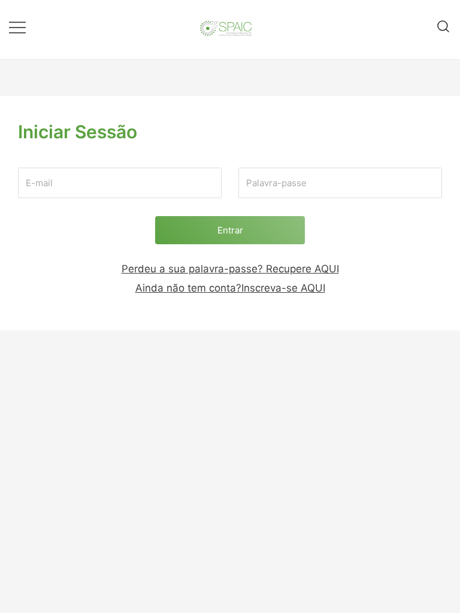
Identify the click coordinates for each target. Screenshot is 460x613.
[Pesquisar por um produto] (443, 26)
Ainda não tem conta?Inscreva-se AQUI (230, 288)
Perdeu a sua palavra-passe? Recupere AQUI (230, 269)
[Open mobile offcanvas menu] (17, 26)
